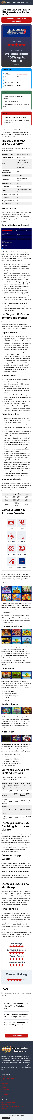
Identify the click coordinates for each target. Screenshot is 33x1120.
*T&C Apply (16, 64)
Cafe (2, 1096)
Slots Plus (4, 1085)
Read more (14, 1118)
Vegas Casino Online (7, 1079)
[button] (16, 1006)
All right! (6, 1118)
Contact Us (5, 1108)
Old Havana (5, 1087)
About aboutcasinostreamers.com (12, 1106)
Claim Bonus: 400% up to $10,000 (16, 20)
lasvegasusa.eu (21, 74)
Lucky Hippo (5, 1090)
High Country (5, 1092)
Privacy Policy (5, 1104)
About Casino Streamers (15, 2)
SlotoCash (4, 1094)
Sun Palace (4, 1083)
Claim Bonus (16, 1035)
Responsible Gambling (8, 1102)
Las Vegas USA (6, 1076)
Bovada (3, 1081)
